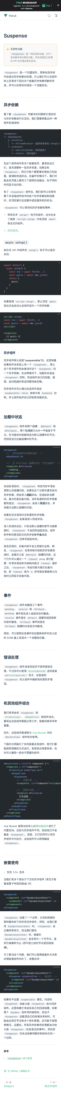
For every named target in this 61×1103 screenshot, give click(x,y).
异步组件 (13, 230)
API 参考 (20, 1058)
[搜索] (49, 15)
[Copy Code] (57, 133)
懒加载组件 (42, 826)
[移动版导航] (56, 15)
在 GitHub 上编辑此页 (19, 1071)
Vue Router (39, 732)
